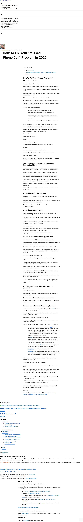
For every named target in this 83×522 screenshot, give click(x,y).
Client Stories (5, 14)
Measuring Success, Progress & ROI (10, 21)
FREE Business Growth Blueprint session (36, 503)
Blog (19, 469)
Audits (4, 469)
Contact (4, 33)
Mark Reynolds (5, 50)
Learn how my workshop (5, 462)
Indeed (53, 308)
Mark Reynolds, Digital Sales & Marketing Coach (10, 471)
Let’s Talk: (28, 478)
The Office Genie (41, 344)
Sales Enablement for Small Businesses (41, 72)
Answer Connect (31, 351)
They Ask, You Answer (7, 12)
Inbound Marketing (29, 72)
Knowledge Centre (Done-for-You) (9, 5)
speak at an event (40, 499)
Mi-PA (31, 337)
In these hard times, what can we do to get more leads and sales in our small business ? (23, 408)
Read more (2, 411)
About (3, 447)
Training (15, 469)
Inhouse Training (6, 7)
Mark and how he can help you (34, 493)
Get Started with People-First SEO (9, 23)
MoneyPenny (31, 349)
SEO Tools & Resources (7, 27)
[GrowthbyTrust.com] (2, 0)
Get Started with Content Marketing (10, 18)
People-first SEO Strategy (8, 24)
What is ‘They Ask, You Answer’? (9, 8)
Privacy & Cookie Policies (30, 469)
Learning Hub (5, 16)
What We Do (4, 3)
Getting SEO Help (6, 26)
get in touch (26, 520)
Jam (51, 327)
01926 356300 (32, 474)
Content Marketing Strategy (8, 20)
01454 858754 (22, 476)
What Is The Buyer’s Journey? (8, 413)
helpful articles (25, 513)
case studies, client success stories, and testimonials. (38, 491)
